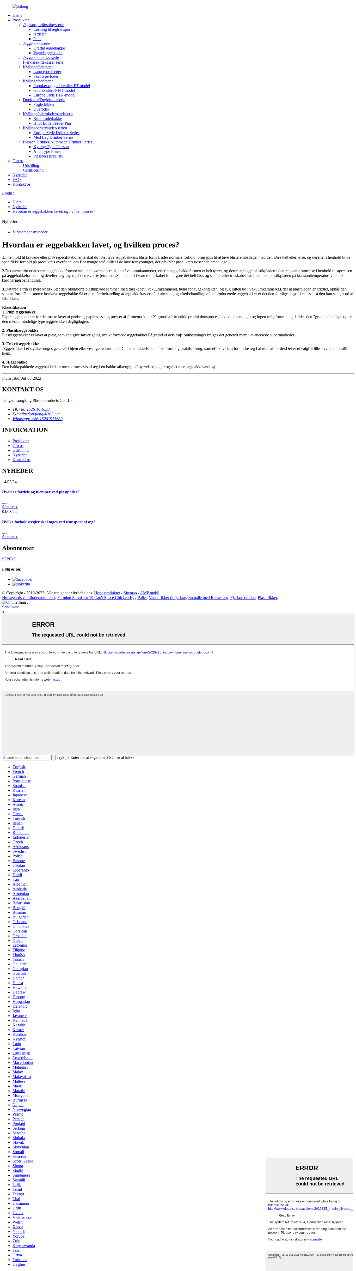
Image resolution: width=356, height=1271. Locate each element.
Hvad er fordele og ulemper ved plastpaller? (40, 492)
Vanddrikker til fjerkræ (167, 597)
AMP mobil (149, 593)
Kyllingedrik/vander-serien (45, 128)
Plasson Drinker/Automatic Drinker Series (57, 142)
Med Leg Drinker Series (53, 137)
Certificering (33, 170)
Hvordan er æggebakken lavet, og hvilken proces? (54, 211)
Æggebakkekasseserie (41, 57)
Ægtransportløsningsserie (43, 24)
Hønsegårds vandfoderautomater (28, 597)
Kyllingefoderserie (38, 67)
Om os (18, 161)
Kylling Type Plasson (51, 146)
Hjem (17, 15)
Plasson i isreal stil (48, 156)
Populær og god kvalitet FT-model (61, 85)
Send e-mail (12, 607)
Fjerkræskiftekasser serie (43, 62)
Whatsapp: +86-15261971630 (38, 418)
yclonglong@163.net (42, 414)
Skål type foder (45, 76)
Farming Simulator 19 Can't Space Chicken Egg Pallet (102, 597)
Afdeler (39, 34)
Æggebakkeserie (36, 43)
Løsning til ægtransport (52, 29)
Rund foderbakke (47, 118)
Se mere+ (10, 507)
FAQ (17, 179)
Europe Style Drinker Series (56, 132)
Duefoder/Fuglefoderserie (44, 100)
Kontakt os (21, 184)
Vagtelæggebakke (48, 53)
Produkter (21, 20)
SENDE (9, 559)
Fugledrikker (43, 104)
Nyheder (20, 175)
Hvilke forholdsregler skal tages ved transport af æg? (48, 522)
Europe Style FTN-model (54, 95)
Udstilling (31, 165)
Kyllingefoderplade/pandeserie (48, 114)
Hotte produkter (107, 593)
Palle (37, 39)
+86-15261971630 (34, 409)
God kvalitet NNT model (54, 90)
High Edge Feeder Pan (52, 123)
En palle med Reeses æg (208, 597)
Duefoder (41, 109)
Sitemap (130, 593)
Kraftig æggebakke (49, 48)
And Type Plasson (48, 151)
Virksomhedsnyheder (30, 232)
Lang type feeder (47, 71)
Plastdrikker (267, 597)
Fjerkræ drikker (243, 597)
